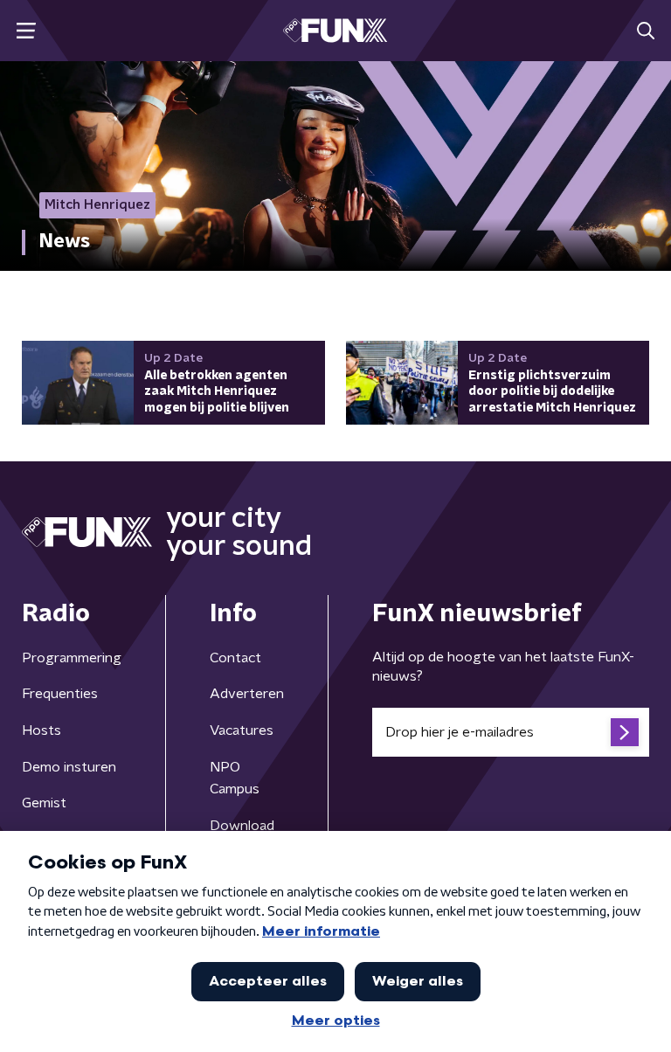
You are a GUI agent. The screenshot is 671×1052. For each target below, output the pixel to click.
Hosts (41, 730)
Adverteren (247, 694)
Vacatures (241, 730)
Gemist (44, 803)
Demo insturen (69, 767)
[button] (26, 31)
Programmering (71, 658)
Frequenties (60, 694)
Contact (235, 658)
